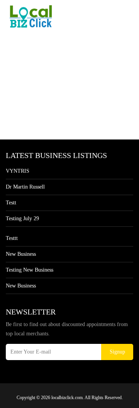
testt (11, 203)
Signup (117, 352)
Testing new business (29, 270)
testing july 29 (22, 218)
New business (21, 254)
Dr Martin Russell (25, 187)
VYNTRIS (17, 171)
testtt (12, 238)
